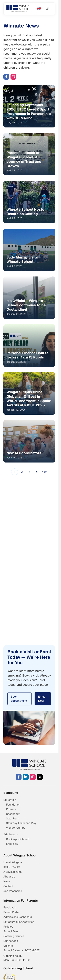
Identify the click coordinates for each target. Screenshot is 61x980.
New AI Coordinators (23, 453)
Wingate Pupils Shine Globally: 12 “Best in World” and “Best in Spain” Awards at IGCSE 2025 (29, 399)
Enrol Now (41, 698)
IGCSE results (11, 867)
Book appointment (19, 698)
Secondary (13, 814)
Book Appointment (17, 839)
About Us (9, 876)
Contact (8, 886)
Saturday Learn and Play (21, 823)
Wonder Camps (15, 827)
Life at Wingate (12, 862)
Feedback (9, 907)
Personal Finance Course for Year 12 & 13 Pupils (27, 355)
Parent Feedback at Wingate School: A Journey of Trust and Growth (23, 159)
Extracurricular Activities (18, 922)
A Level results (12, 872)
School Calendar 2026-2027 (21, 950)
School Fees (10, 931)
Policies (8, 926)
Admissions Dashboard (17, 917)
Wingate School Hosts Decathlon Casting (25, 211)
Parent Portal (11, 912)
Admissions (10, 834)
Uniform (8, 945)
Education (9, 800)
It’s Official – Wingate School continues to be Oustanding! (26, 305)
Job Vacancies (12, 891)
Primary (11, 809)
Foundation (13, 804)
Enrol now (12, 844)
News (7, 881)
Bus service (10, 941)
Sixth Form (12, 818)
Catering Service (13, 936)
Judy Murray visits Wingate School (22, 259)
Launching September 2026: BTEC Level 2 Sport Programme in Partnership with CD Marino (28, 111)
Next (44, 471)
